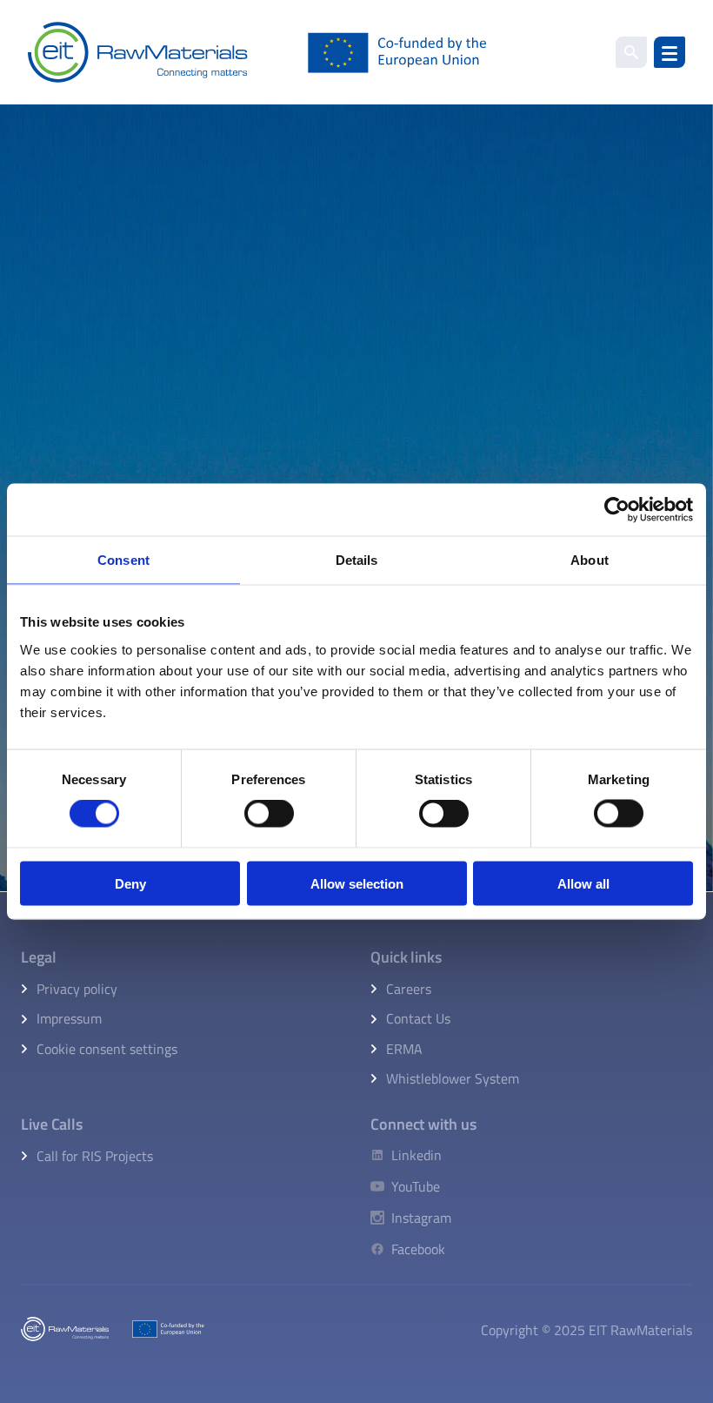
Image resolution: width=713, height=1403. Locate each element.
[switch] (269, 814)
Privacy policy (77, 989)
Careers (408, 989)
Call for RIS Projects (95, 1156)
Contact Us (418, 1018)
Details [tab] (357, 560)
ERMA (404, 1049)
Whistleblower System (452, 1078)
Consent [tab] (123, 560)
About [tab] (589, 560)
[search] (631, 52)
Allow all (583, 883)
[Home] (257, 52)
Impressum (69, 1018)
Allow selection (356, 883)
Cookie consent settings (107, 1049)
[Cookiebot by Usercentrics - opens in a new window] (617, 510)
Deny (130, 883)
